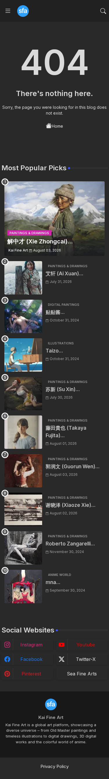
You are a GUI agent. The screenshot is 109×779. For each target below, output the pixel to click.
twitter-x (86, 659)
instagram (31, 645)
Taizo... (54, 351)
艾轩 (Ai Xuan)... (64, 273)
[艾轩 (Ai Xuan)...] (23, 277)
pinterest (31, 674)
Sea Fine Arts (82, 674)
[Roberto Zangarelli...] (23, 548)
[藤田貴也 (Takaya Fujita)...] (23, 432)
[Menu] (8, 11)
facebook (31, 659)
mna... (53, 582)
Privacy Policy (54, 766)
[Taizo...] (23, 355)
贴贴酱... (55, 312)
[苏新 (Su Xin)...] (23, 393)
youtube (85, 645)
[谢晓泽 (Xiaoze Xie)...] (23, 509)
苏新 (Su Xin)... (63, 389)
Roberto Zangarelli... (70, 544)
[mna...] (23, 586)
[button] (103, 11)
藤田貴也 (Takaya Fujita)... (66, 431)
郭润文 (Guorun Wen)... (73, 466)
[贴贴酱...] (23, 316)
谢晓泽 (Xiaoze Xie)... (71, 505)
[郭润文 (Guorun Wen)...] (23, 470)
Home (57, 126)
